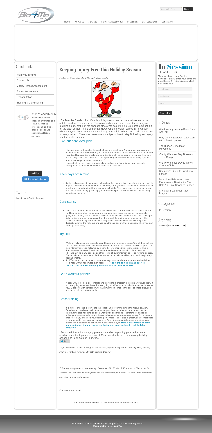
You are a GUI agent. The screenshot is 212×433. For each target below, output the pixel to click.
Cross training (84, 347)
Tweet (66, 341)
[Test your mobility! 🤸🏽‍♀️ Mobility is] (21, 154)
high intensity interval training (121, 347)
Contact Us (167, 21)
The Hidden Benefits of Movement (171, 147)
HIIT (139, 347)
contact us (65, 335)
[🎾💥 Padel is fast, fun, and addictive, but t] (49, 166)
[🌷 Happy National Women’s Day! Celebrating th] (39, 143)
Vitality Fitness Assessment (32, 86)
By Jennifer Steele (71, 120)
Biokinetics (70, 347)
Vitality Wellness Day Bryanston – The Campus (176, 155)
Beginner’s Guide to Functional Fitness (176, 172)
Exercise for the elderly (87, 402)
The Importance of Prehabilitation (120, 402)
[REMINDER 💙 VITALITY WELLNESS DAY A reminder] (21, 143)
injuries (145, 347)
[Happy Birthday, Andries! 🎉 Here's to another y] (49, 149)
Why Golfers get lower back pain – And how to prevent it (177, 139)
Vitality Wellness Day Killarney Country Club (176, 164)
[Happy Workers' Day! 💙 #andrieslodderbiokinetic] (21, 166)
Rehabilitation (24, 97)
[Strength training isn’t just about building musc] (30, 143)
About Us (79, 21)
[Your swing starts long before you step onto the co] (39, 166)
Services (92, 21)
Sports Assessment (27, 91)
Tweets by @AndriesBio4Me (30, 198)
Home (67, 21)
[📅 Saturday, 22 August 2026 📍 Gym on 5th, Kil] (21, 149)
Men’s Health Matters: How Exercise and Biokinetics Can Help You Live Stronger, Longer (176, 182)
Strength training (94, 352)
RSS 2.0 (126, 372)
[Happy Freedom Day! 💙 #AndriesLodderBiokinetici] (30, 166)
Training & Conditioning (30, 102)
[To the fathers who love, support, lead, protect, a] (30, 154)
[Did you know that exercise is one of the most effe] (30, 160)
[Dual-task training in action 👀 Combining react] (39, 160)
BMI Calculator (149, 21)
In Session (132, 21)
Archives (162, 225)
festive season (99, 347)
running (80, 352)
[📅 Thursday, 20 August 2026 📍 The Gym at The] (30, 149)
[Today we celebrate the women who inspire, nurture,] (49, 160)
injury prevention (67, 352)
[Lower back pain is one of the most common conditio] (49, 154)
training (107, 352)
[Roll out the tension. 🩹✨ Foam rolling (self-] (21, 160)
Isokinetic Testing (26, 74)
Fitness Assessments (112, 21)
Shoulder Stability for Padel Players (174, 192)
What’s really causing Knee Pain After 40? (177, 130)
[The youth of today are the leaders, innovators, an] (39, 154)
